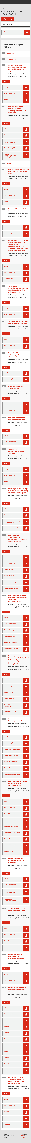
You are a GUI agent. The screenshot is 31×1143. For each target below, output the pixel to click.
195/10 (7, 796)
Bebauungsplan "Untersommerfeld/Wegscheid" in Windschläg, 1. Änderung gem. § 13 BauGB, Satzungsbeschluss (18, 660)
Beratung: (10, 53)
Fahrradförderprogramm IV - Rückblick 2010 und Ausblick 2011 (17, 990)
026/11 (7, 302)
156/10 (7, 923)
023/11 (7, 334)
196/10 (7, 123)
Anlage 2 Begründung (10, 575)
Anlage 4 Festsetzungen (10, 839)
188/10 (7, 674)
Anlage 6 (6, 1057)
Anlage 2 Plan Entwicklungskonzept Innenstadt (10, 901)
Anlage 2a (7, 1118)
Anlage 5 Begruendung (10, 845)
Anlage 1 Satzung (9, 569)
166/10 (7, 1002)
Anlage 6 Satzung (9, 851)
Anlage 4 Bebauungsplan (11, 588)
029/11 (7, 398)
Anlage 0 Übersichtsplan (11, 814)
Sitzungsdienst (23, 1136)
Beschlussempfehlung (10, 93)
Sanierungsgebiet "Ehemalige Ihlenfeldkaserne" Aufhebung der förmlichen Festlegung (18, 491)
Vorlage (6, 87)
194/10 (7, 731)
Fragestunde (12, 59)
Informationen (7, 24)
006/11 (7, 221)
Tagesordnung (8, 19)
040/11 (7, 81)
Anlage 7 (6, 1064)
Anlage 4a (7, 1039)
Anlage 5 (6, 1051)
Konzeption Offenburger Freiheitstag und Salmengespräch (16, 355)
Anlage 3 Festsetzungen (10, 582)
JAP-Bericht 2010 (8, 278)
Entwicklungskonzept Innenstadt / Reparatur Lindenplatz (16, 861)
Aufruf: (9, 163)
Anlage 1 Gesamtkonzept (11, 820)
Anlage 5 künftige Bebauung (12, 774)
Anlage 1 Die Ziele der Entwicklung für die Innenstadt (10, 892)
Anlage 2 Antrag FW (9, 148)
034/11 (7, 551)
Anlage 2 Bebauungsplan (11, 755)
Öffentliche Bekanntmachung (11, 32)
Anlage (6, 201)
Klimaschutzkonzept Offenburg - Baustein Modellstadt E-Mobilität (16, 956)
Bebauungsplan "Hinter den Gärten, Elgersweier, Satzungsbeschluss (17, 783)
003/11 (7, 969)
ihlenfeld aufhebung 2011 (11, 528)
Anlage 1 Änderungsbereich (12, 749)
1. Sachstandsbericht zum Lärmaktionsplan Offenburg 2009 (17, 910)
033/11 (7, 463)
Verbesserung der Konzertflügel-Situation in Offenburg (16, 451)
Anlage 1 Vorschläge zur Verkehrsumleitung (11, 141)
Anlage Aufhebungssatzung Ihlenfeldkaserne (12, 521)
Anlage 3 (6, 1032)
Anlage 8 (6, 1070)
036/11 (7, 612)
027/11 (7, 367)
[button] (27, 32)
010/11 (7, 503)
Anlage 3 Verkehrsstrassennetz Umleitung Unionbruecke (11, 155)
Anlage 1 (6, 99)
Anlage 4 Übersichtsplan (11, 711)
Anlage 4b (7, 1045)
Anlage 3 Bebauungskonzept (12, 832)
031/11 (7, 430)
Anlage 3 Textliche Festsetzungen (9, 705)
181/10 (7, 1094)
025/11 (7, 261)
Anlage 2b (7, 1124)
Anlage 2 (6, 947)
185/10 (7, 873)
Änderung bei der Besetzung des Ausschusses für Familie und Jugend (18, 171)
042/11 (7, 184)
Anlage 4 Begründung (10, 768)
